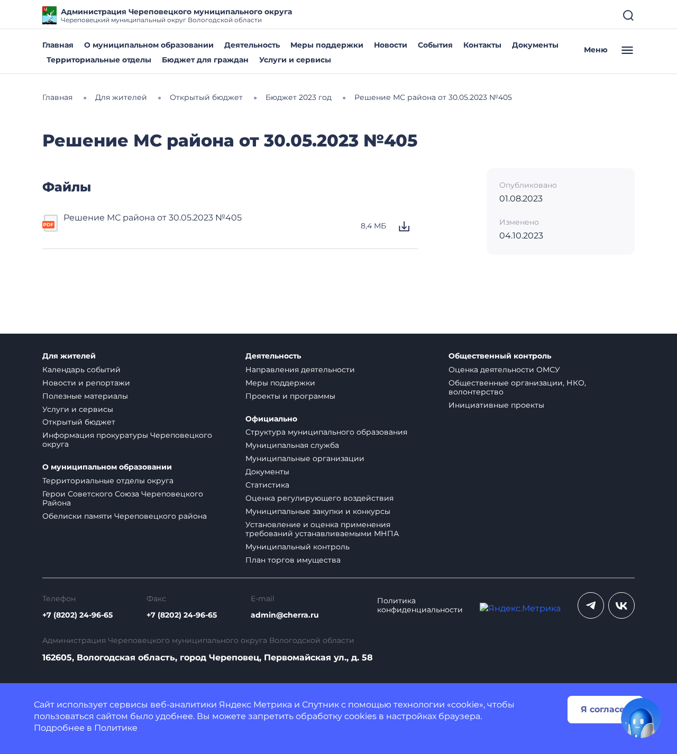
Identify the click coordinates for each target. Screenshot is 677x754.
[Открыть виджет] (641, 718)
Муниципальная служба (292, 445)
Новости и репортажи (86, 383)
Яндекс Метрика (255, 705)
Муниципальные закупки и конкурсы (317, 511)
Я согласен (605, 709)
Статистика (267, 485)
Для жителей (69, 356)
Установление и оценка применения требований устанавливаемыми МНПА (322, 529)
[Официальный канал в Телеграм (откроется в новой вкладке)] (591, 605)
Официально (271, 419)
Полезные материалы (85, 396)
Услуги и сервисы (295, 60)
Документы (535, 45)
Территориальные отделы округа (107, 480)
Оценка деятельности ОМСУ (504, 369)
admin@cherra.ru (285, 615)
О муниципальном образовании (149, 45)
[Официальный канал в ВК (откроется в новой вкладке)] (621, 605)
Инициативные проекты (496, 405)
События (435, 45)
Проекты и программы (290, 396)
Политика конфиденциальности (420, 605)
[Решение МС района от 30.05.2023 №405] (50, 226)
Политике (116, 728)
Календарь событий (81, 369)
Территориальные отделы (99, 60)
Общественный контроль (500, 356)
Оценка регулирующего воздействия (319, 498)
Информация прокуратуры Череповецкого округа (127, 439)
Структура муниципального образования (326, 432)
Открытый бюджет (78, 422)
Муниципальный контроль (297, 546)
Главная (58, 45)
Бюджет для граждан (205, 60)
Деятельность (252, 45)
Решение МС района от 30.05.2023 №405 (152, 218)
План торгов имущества (293, 560)
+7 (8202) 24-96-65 (77, 615)
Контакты (482, 45)
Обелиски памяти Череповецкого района (124, 516)
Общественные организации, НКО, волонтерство (517, 387)
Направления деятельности (300, 369)
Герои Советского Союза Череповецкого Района (122, 498)
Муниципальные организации (304, 458)
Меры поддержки (326, 45)
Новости (390, 45)
